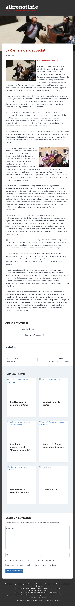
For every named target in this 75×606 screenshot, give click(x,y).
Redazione (10, 55)
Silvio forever (11, 360)
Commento (11, 528)
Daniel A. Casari (17, 496)
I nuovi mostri (50, 489)
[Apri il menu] (71, 7)
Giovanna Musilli (17, 408)
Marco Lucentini (49, 451)
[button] (74, 2)
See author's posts (33, 335)
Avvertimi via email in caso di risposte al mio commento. (31, 560)
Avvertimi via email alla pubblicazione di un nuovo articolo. (32, 565)
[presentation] (21, 387)
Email (42, 555)
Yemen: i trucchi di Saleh (59, 360)
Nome (9, 555)
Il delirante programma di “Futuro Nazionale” (20, 447)
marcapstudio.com (53, 601)
